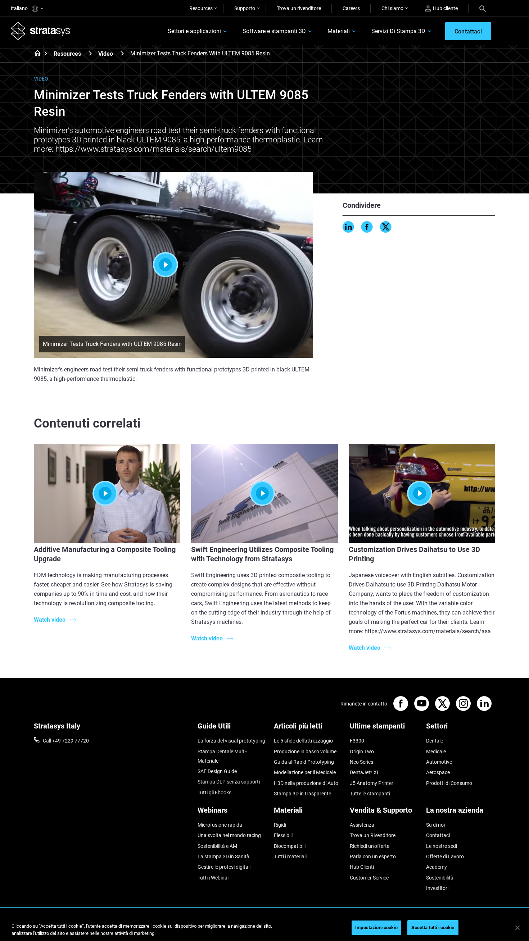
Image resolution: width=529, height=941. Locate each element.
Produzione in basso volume (305, 751)
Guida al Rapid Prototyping (304, 762)
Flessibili (283, 835)
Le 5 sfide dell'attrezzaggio (303, 741)
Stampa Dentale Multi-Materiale (222, 756)
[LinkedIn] (348, 227)
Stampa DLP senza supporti (229, 782)
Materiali (338, 31)
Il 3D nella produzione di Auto (306, 783)
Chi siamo (392, 8)
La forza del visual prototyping (231, 741)
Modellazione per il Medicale (305, 772)
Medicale (436, 751)
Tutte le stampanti (370, 793)
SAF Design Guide (217, 771)
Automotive (439, 762)
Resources (201, 8)
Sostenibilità (439, 878)
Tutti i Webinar (213, 878)
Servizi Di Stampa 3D (398, 31)
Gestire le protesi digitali (224, 867)
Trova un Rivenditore (372, 835)
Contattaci (438, 835)
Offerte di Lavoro (445, 856)
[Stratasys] (41, 31)
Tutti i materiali (290, 856)
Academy (436, 867)
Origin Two (362, 751)
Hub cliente (445, 8)
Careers (351, 8)
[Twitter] (386, 227)
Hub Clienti (362, 867)
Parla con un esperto (373, 856)
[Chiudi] (517, 928)
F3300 (357, 741)
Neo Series (361, 762)
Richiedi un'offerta (370, 846)
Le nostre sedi (441, 846)
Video (105, 53)
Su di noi (435, 825)
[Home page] (35, 54)
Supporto (244, 8)
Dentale (434, 741)
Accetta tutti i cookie (433, 927)
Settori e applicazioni (194, 31)
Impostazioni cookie (376, 927)
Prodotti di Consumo (449, 783)
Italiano (20, 8)
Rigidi (280, 825)
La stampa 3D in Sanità (223, 856)
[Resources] (90, 53)
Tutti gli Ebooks (214, 792)
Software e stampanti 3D (274, 31)
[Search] (482, 8)
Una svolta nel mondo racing (229, 835)
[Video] (122, 53)
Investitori (437, 888)
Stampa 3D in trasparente (302, 793)
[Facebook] (367, 227)
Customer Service (369, 878)
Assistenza (362, 825)
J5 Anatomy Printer (371, 783)
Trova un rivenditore (299, 8)
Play (188, 264)
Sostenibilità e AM (217, 846)
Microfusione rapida (220, 825)
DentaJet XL (365, 772)
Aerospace (438, 772)
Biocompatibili (290, 846)
